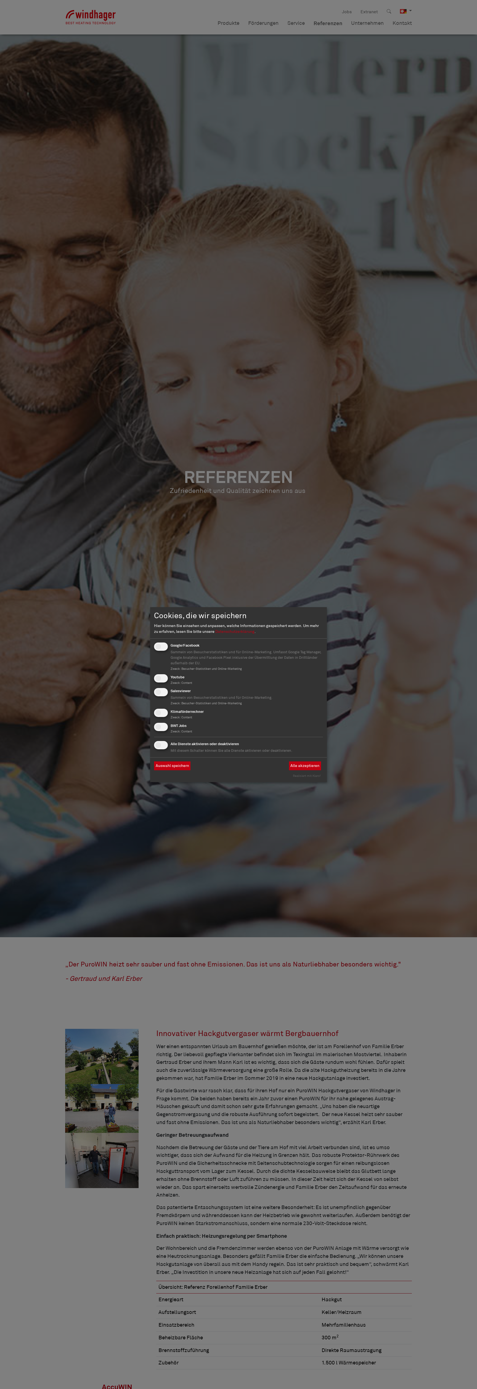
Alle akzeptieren (304, 765)
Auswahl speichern (172, 765)
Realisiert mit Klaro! (307, 776)
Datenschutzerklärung (235, 631)
